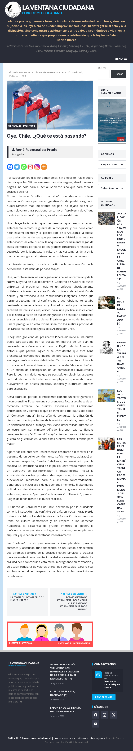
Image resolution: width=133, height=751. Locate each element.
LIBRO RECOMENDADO (111, 91)
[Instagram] (37, 167)
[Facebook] (10, 167)
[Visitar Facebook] (95, 715)
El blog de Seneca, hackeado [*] (121, 310)
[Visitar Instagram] (104, 715)
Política (13, 76)
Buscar (102, 68)
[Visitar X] (113, 715)
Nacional (77, 72)
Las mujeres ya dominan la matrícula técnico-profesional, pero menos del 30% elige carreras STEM (121, 475)
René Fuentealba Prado (52, 72)
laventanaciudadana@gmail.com (112, 684)
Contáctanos (103, 697)
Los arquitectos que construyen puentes (121, 405)
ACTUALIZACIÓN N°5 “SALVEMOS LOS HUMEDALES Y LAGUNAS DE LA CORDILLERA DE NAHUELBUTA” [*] (121, 246)
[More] (44, 167)
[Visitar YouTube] (95, 724)
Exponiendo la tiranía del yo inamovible (121, 357)
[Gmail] (30, 167)
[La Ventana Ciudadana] (66, 9)
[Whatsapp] (24, 167)
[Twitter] (17, 167)
